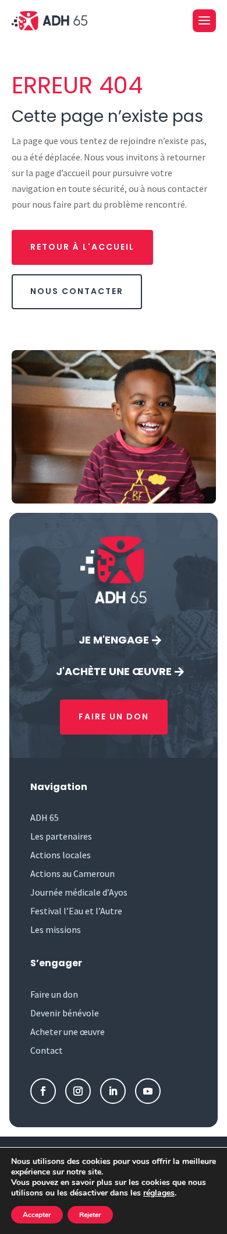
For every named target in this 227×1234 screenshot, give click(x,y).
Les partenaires (61, 836)
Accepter (37, 1214)
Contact (46, 1050)
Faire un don (114, 716)
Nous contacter (76, 291)
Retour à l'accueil (82, 247)
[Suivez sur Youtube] (148, 1091)
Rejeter (90, 1214)
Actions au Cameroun (72, 873)
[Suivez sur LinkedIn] (113, 1091)
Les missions (55, 929)
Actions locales (60, 855)
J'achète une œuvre (114, 671)
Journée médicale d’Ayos (78, 892)
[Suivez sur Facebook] (43, 1091)
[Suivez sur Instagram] (78, 1091)
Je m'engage (114, 639)
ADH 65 (44, 817)
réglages (159, 1193)
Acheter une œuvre (67, 1031)
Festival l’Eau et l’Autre (76, 911)
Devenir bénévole (64, 1013)
